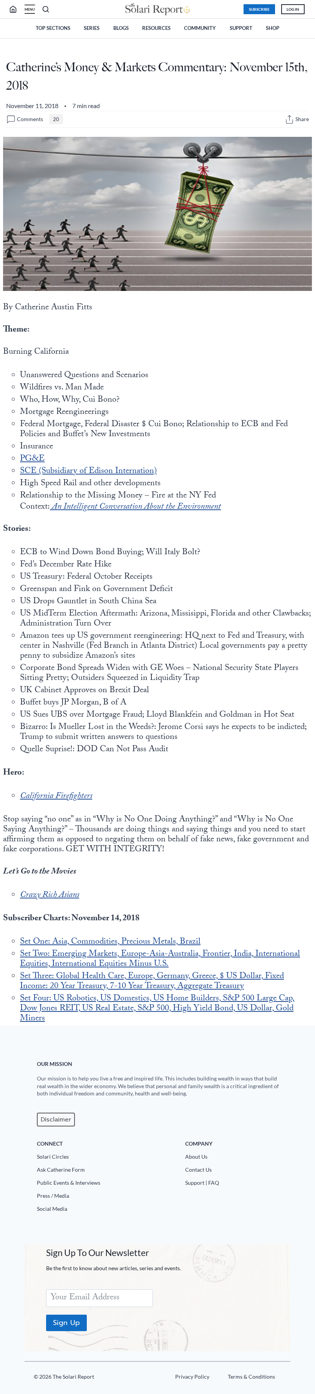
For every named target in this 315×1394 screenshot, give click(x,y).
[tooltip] (289, 119)
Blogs (121, 28)
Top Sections (53, 28)
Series (91, 28)
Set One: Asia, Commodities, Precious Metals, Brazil (110, 942)
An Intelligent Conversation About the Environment (135, 507)
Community (200, 28)
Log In (293, 9)
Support (241, 28)
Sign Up (66, 1322)
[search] (16, 9)
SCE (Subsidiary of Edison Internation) (88, 472)
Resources (156, 28)
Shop (272, 28)
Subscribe (259, 9)
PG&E (32, 459)
